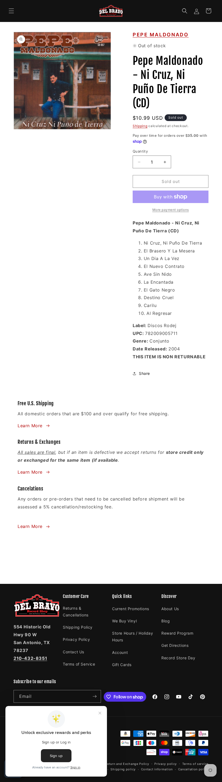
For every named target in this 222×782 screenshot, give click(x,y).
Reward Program (177, 633)
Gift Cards (122, 664)
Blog (165, 621)
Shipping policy (123, 769)
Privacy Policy (76, 639)
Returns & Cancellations (76, 611)
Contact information (157, 769)
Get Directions (174, 645)
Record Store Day (178, 658)
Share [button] (144, 373)
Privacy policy (165, 764)
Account (120, 652)
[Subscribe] (95, 696)
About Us (170, 608)
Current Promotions (130, 608)
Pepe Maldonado (161, 34)
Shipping (140, 126)
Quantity (140, 151)
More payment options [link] (170, 210)
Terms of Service (79, 664)
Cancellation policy (193, 769)
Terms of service (195, 764)
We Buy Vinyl (124, 621)
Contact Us (73, 652)
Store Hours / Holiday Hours (132, 636)
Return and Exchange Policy (127, 764)
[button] (11, 11)
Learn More (30, 425)
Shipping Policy (78, 627)
